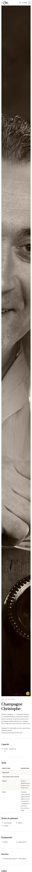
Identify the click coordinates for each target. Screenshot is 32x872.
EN (24, 3)
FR (26, 3)
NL (22, 3)
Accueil (2, 699)
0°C (20, 3)
